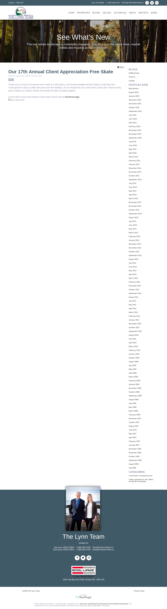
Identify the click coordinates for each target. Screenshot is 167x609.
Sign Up (19, 3)
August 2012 (134, 259)
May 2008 (132, 407)
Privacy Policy (139, 591)
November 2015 (135, 134)
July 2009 (132, 365)
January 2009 (134, 384)
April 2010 (133, 343)
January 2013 (134, 240)
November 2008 (135, 388)
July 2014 (132, 183)
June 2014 (133, 187)
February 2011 (134, 316)
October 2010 (134, 327)
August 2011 (133, 297)
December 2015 (135, 130)
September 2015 (135, 138)
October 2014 (134, 176)
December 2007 (135, 418)
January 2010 (134, 354)
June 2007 (133, 430)
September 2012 (135, 255)
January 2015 (134, 164)
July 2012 (132, 263)
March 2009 (133, 377)
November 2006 (135, 453)
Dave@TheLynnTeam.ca (103, 550)
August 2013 (134, 217)
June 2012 (133, 267)
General (132, 77)
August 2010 (134, 335)
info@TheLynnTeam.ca (133, 3)
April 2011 (132, 308)
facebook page (72, 97)
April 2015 (133, 153)
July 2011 (132, 301)
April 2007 (133, 437)
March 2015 (133, 157)
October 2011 (134, 289)
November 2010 (135, 324)
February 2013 (134, 236)
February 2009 (134, 381)
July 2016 (132, 115)
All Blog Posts (134, 73)
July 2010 (132, 339)
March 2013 (133, 233)
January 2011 (134, 320)
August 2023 (134, 92)
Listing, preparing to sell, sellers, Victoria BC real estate (141, 480)
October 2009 (134, 358)
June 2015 (133, 145)
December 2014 (135, 168)
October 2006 (134, 456)
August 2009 (134, 362)
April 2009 (133, 373)
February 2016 (134, 126)
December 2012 (135, 244)
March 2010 (133, 346)
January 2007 (134, 445)
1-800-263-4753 (113, 3)
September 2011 (135, 293)
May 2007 (132, 434)
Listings (132, 81)
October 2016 (134, 107)
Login (11, 3)
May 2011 (132, 305)
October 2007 (134, 422)
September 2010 (135, 331)
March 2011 (133, 312)
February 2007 (134, 441)
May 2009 (132, 369)
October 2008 (134, 392)
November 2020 (135, 100)
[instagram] (156, 3)
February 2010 (134, 350)
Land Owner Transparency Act (140, 476)
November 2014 (135, 172)
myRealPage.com (83, 597)
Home (71, 13)
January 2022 (134, 96)
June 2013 (133, 225)
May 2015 (132, 149)
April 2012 (133, 274)
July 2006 (132, 468)
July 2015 (132, 142)
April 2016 (133, 123)
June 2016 (133, 119)
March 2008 (133, 411)
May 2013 (132, 229)
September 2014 (135, 179)
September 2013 (135, 214)
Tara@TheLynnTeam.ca (102, 547)
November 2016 (135, 104)
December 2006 (135, 449)
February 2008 (134, 415)
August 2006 (134, 464)
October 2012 (134, 252)
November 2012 (135, 248)
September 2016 (135, 111)
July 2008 (132, 403)
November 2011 (135, 286)
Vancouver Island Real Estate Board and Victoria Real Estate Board (104, 604)
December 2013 (135, 202)
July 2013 (132, 221)
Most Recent (134, 88)
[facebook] (147, 3)
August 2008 (134, 399)
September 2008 (135, 396)
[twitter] (152, 3)
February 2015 (134, 161)
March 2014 (133, 198)
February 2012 (134, 282)
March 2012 (133, 278)
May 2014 (132, 191)
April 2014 (133, 195)
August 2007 (134, 426)
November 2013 (135, 206)
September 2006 (135, 460)
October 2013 (134, 210)
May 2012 (132, 271)
